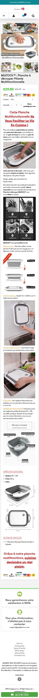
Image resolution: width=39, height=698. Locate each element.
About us (20, 643)
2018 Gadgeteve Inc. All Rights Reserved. (19, 689)
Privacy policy (19, 646)
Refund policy (19, 651)
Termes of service (19, 648)
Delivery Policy (19, 653)
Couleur (6, 99)
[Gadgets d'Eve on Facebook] (19, 679)
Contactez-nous (19, 655)
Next (36, 67)
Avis (24, 89)
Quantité (6, 105)
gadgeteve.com (19, 691)
